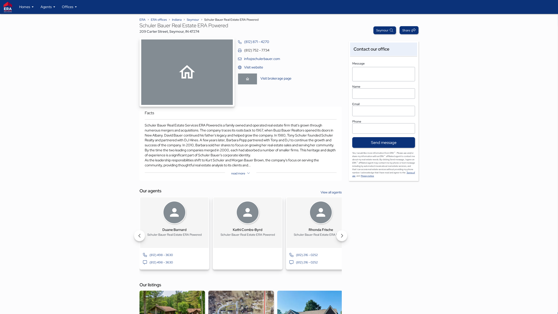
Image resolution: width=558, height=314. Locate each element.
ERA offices (159, 20)
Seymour (193, 20)
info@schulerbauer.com (262, 58)
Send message (383, 142)
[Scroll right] (341, 235)
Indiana (177, 20)
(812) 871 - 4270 (256, 41)
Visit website (253, 67)
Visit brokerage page (275, 78)
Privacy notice (367, 175)
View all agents (331, 192)
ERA (143, 20)
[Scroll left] (139, 235)
